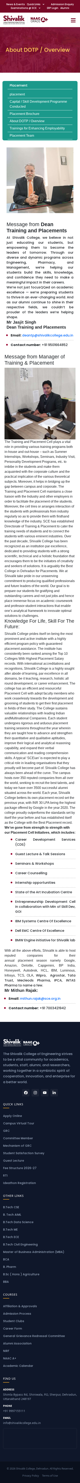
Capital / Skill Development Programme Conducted (38, 104)
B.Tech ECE (11, 1237)
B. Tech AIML (12, 1215)
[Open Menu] (73, 20)
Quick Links (33, 4)
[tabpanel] (40, 580)
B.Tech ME (10, 1229)
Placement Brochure (24, 114)
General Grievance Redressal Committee (34, 1336)
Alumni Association (17, 1343)
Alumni (64, 8)
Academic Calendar (18, 1366)
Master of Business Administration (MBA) (33, 1252)
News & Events (15, 4)
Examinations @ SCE (24, 8)
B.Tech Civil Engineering (20, 1244)
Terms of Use (50, 1475)
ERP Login (52, 8)
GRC (6, 1131)
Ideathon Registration (19, 1183)
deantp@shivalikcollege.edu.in (47, 335)
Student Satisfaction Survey (23, 1153)
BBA (6, 1282)
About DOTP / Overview (27, 121)
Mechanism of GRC (17, 1146)
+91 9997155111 (14, 1408)
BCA (6, 1259)
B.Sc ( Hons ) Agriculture (21, 1274)
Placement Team (22, 135)
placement (17, 94)
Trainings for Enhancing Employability (37, 128)
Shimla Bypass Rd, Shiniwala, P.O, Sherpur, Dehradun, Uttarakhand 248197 (40, 1394)
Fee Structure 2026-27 (20, 1168)
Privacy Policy (30, 1475)
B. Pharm (9, 1267)
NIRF (6, 1351)
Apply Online (12, 1116)
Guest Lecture (13, 1161)
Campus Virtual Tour (18, 1123)
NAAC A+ (9, 1358)
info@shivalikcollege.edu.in (22, 1420)
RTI (5, 1175)
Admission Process (17, 1314)
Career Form (12, 1328)
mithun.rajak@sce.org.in (40, 998)
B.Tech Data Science (18, 1222)
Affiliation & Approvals (20, 1306)
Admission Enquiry (62, 4)
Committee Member (18, 1138)
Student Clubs (13, 1321)
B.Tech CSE (11, 1207)
